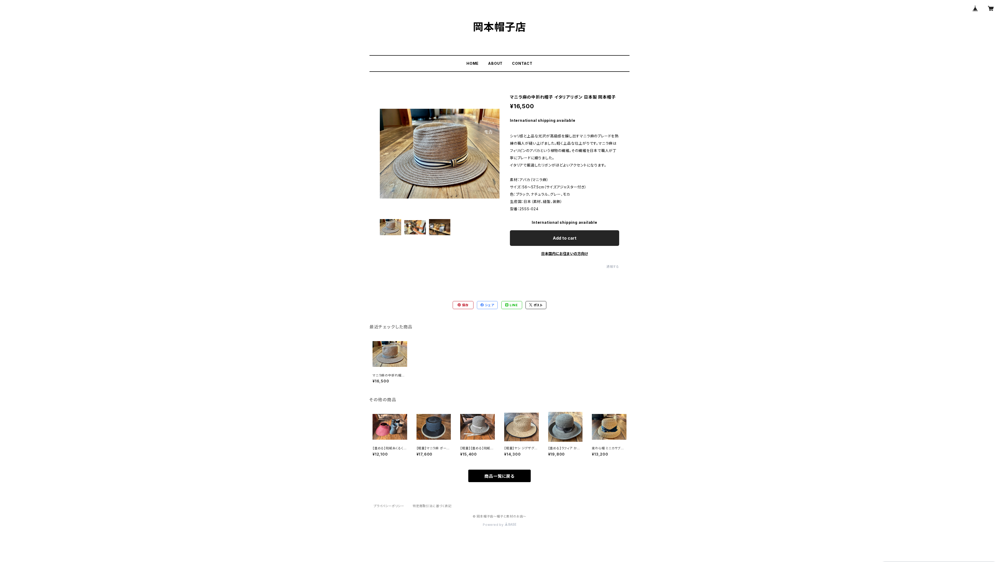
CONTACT (522, 63)
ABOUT (495, 63)
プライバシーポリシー (389, 506)
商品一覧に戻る (499, 476)
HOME (472, 63)
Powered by (494, 525)
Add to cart (565, 238)
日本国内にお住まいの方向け (564, 253)
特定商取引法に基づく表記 (432, 506)
